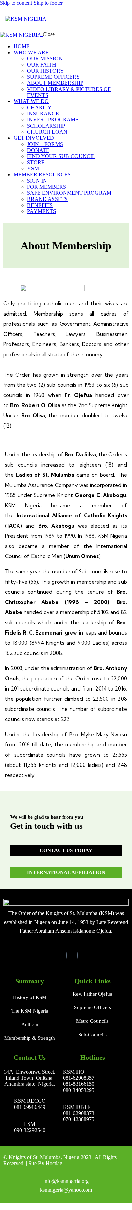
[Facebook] (66, 955)
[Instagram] (77, 955)
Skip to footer (48, 3)
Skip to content (16, 3)
